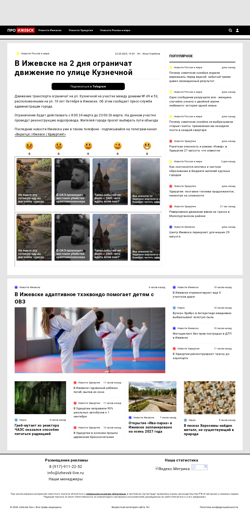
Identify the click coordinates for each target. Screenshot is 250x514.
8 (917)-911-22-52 (65, 466)
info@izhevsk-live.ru (65, 473)
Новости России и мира (35, 53)
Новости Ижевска (184, 227)
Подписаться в (88, 86)
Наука (181, 307)
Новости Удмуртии (185, 141)
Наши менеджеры (66, 479)
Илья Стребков (151, 53)
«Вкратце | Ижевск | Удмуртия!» (40, 134)
